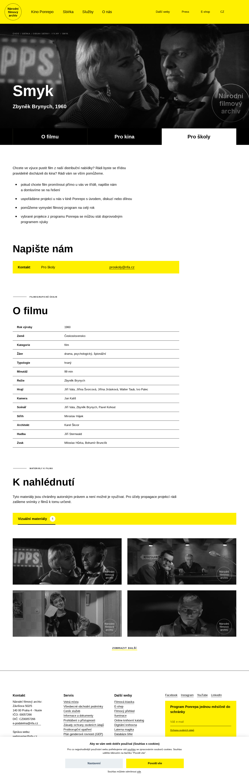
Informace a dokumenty (78, 715)
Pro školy (199, 136)
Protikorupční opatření (78, 729)
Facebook (171, 695)
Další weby (163, 11)
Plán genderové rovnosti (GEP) (83, 734)
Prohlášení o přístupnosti (79, 720)
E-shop (206, 11)
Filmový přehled (124, 711)
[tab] (36, 519)
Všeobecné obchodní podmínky (83, 706)
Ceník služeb (72, 711)
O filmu (50, 136)
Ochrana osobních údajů (182, 730)
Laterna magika (124, 729)
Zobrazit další (124, 648)
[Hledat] (237, 12)
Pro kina (124, 136)
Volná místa (71, 702)
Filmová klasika (124, 702)
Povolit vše (155, 763)
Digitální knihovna (125, 725)
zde (139, 771)
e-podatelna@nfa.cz (25, 723)
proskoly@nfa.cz (121, 267)
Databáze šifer (123, 734)
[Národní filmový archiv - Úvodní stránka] (13, 11)
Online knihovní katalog (129, 720)
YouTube (202, 695)
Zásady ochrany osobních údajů (84, 725)
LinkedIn (216, 695)
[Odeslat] (227, 722)
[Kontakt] (229, 12)
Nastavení (94, 763)
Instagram (187, 695)
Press (186, 11)
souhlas (131, 749)
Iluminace (120, 715)
